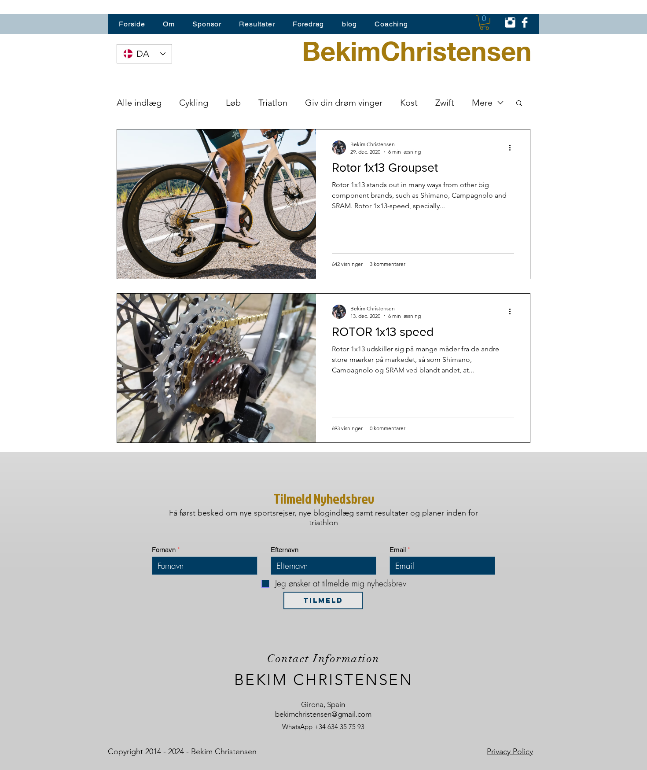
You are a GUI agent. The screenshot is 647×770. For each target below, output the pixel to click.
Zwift (444, 102)
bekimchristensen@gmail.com (323, 714)
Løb (233, 102)
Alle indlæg (139, 102)
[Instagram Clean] (510, 22)
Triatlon (272, 102)
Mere (482, 102)
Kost (409, 102)
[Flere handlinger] (512, 147)
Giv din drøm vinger (343, 102)
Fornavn (164, 549)
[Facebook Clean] (524, 22)
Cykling (193, 102)
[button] (484, 22)
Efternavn (284, 549)
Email (398, 549)
